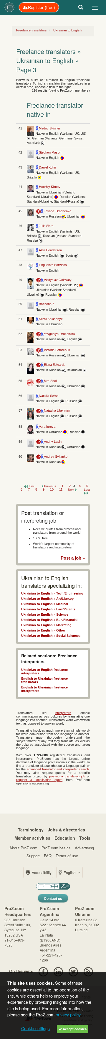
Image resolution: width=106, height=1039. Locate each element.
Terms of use (67, 855)
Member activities (32, 838)
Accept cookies (74, 1029)
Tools (84, 838)
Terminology (31, 830)
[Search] (81, 7)
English (70, 872)
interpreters (63, 713)
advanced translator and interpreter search (58, 769)
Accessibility (41, 872)
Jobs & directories (66, 830)
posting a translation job (67, 776)
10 (52, 489)
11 (61, 489)
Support (33, 855)
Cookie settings (35, 1028)
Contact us (53, 898)
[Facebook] (43, 971)
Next (71, 489)
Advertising (84, 848)
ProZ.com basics (56, 848)
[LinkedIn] (58, 971)
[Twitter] (73, 971)
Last (87, 489)
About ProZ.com (23, 848)
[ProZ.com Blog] (88, 971)
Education (64, 838)
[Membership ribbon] (37, 128)
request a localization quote (39, 780)
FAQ (48, 855)
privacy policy (68, 1014)
